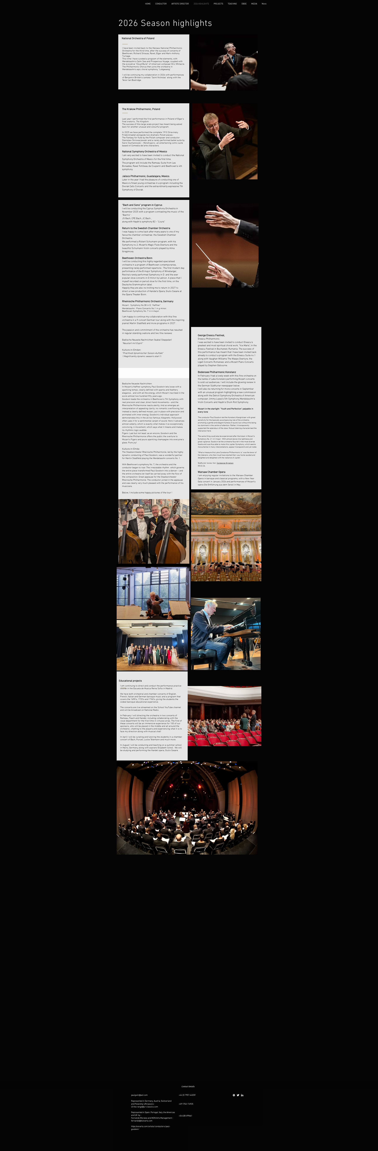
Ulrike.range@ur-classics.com (144, 1107)
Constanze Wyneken (225, 463)
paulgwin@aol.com (139, 1095)
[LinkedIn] (242, 1095)
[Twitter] (238, 1095)
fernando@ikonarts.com (141, 1121)
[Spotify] (234, 1095)
